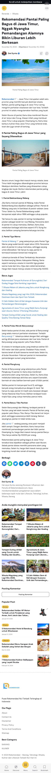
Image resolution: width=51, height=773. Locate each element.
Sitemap (5, 733)
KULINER (5, 748)
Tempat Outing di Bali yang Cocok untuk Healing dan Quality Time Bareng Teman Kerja (12, 552)
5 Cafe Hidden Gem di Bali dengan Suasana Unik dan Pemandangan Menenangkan (37, 578)
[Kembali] (4, 8)
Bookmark (44, 770)
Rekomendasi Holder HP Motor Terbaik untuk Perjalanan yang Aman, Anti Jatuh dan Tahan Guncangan (16, 613)
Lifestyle (6, 641)
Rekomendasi (8, 99)
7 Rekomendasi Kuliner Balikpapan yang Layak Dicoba (17, 661)
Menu (25, 770)
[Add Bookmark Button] (41, 53)
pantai (8, 423)
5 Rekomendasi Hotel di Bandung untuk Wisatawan (17, 629)
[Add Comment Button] (46, 53)
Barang (5, 607)
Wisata (5, 625)
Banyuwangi (7, 336)
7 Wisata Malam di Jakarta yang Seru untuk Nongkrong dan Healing (37, 526)
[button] (4, 463)
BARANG (5, 744)
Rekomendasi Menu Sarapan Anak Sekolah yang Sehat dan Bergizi (17, 645)
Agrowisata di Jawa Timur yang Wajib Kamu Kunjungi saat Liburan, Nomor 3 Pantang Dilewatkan (37, 552)
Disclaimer (6, 721)
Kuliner (5, 656)
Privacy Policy (8, 725)
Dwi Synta (6, 481)
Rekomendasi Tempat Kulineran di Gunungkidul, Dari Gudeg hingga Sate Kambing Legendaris (12, 526)
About (4, 713)
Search (35, 770)
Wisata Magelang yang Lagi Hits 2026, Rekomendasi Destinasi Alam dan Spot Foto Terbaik (12, 578)
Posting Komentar (25, 594)
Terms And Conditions (11, 729)
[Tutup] (46, 4)
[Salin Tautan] (46, 8)
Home (6, 770)
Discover (16, 770)
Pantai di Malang (9, 241)
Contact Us (6, 717)
